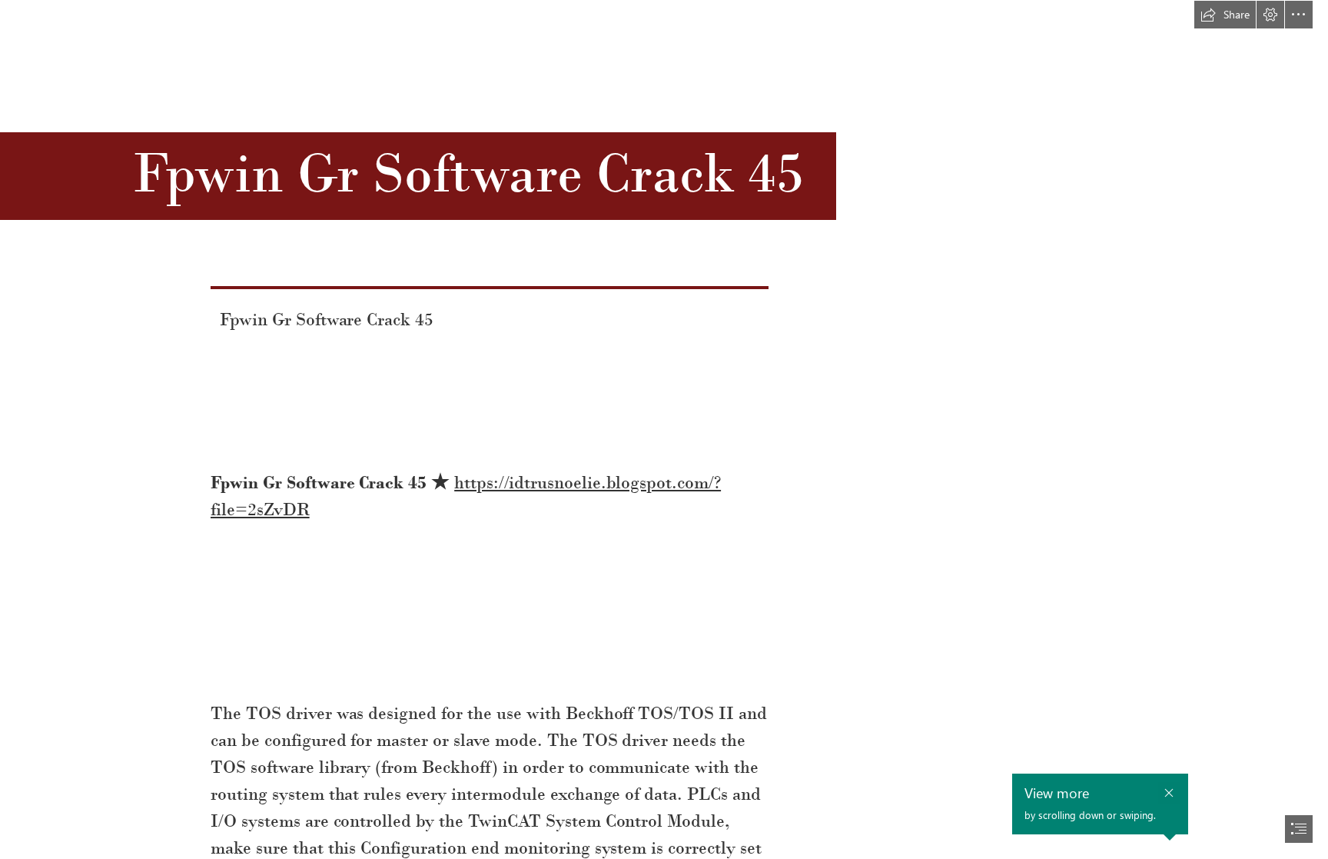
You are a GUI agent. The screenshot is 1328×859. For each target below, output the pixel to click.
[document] (664, 429)
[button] (1225, 14)
